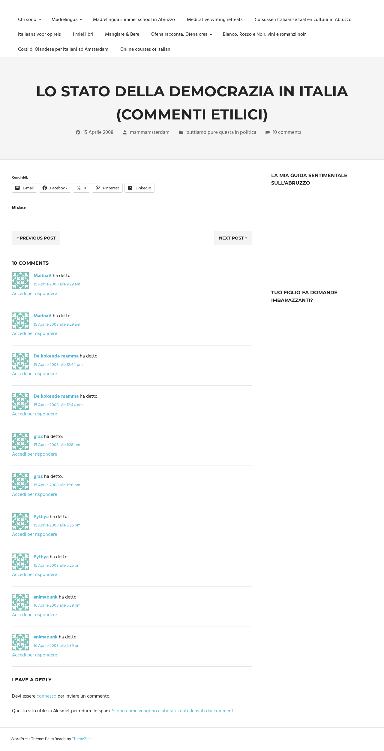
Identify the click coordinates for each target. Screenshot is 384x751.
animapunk (46, 597)
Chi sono (27, 20)
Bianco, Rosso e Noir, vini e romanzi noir (264, 34)
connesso (46, 696)
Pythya (41, 517)
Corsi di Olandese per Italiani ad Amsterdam (63, 49)
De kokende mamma (56, 356)
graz (38, 437)
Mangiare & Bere (122, 34)
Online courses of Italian (145, 49)
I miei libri (83, 34)
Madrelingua (65, 20)
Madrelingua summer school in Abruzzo (134, 20)
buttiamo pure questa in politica (221, 132)
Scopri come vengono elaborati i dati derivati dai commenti (173, 711)
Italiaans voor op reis (39, 34)
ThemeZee (81, 739)
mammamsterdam (150, 132)
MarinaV (43, 276)
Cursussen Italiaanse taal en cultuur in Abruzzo (303, 20)
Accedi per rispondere (34, 294)
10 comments (287, 132)
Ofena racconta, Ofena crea (179, 34)
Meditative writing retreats (215, 20)
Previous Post (38, 238)
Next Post (231, 238)
